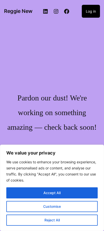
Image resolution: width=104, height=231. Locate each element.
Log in (91, 11)
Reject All (52, 220)
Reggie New (18, 11)
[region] (52, 188)
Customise (52, 206)
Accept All (52, 193)
